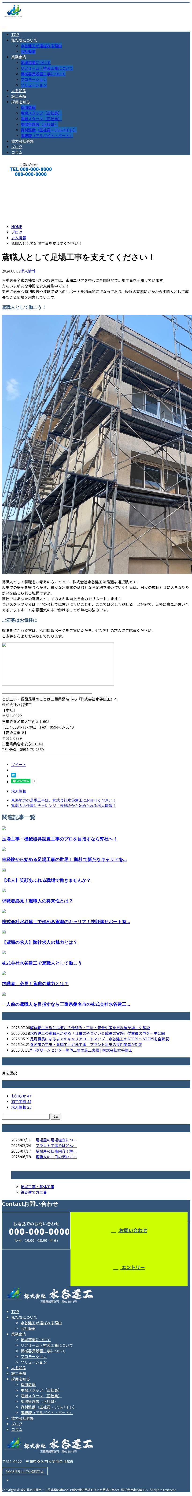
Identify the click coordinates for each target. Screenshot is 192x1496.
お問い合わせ (132, 1230)
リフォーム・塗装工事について (47, 68)
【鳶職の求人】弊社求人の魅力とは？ (40, 942)
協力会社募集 (22, 141)
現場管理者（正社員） (39, 124)
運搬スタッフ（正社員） (41, 118)
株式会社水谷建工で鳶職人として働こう (42, 963)
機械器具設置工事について (43, 73)
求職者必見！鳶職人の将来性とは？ (37, 901)
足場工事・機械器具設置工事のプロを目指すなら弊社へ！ (60, 839)
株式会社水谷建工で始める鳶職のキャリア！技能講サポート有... (66, 921)
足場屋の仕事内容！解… (56, 1151)
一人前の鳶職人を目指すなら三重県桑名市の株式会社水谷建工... (66, 1004)
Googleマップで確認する (25, 1471)
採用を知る (20, 102)
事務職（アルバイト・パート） (47, 135)
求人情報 (28, 271)
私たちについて (24, 40)
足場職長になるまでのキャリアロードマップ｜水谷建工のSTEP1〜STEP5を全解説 (99, 1039)
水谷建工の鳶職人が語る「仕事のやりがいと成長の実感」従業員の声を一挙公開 (97, 1033)
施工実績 (18, 96)
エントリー (132, 1267)
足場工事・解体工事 (37, 1186)
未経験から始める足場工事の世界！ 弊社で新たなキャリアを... (64, 859)
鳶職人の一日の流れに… (56, 1156)
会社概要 (28, 51)
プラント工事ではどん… (56, 1145)
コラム (16, 152)
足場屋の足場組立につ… (56, 1140)
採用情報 (28, 107)
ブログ (16, 146)
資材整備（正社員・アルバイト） (49, 130)
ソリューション (34, 85)
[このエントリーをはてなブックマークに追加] (13, 776)
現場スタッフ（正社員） (41, 113)
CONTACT (18, 180)
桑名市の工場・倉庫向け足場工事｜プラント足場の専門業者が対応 (86, 1044)
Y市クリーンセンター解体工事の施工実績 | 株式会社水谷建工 (81, 1050)
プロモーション (34, 79)
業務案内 (18, 57)
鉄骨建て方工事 (34, 1192)
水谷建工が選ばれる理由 (41, 45)
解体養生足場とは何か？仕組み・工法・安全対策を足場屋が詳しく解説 (90, 1027)
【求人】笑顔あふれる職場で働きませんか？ (46, 880)
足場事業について (36, 62)
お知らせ (21, 1096)
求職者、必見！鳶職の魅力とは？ (35, 983)
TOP (15, 34)
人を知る (18, 90)
